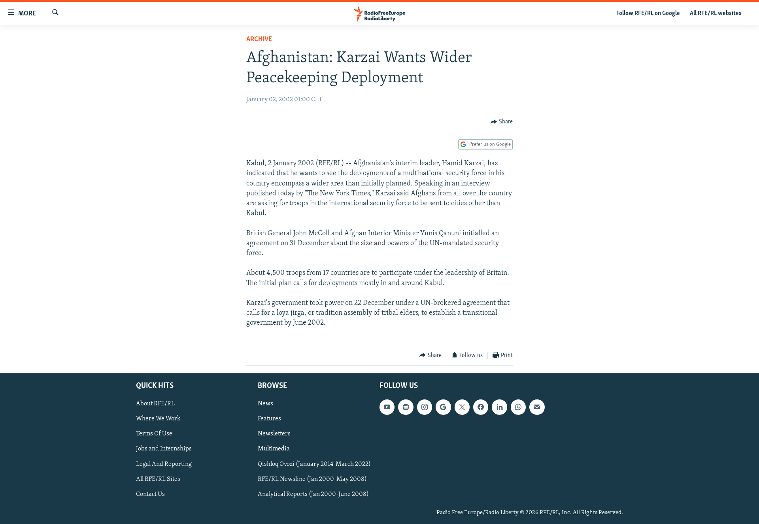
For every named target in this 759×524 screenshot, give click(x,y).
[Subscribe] (536, 406)
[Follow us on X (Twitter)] (462, 406)
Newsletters (274, 434)
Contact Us (150, 494)
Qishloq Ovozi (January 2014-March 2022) (314, 464)
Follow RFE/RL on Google (648, 13)
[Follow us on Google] (443, 406)
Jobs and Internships (164, 449)
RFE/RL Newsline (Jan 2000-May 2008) (312, 479)
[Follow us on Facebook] (480, 406)
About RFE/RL (155, 404)
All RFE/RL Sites (158, 479)
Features (269, 419)
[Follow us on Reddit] (405, 406)
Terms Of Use (154, 434)
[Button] (502, 122)
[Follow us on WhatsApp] (518, 406)
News (265, 404)
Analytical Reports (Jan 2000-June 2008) (313, 494)
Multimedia (274, 449)
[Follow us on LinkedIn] (499, 406)
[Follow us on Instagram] (424, 406)
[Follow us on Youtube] (387, 406)
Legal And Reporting (164, 464)
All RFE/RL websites (716, 13)
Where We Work (158, 419)
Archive (259, 39)
